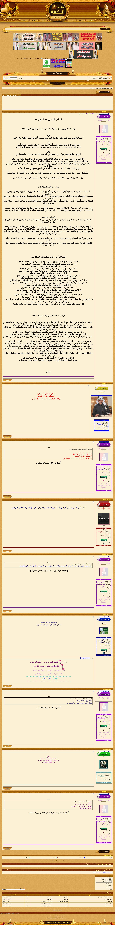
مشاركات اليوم (14, 80)
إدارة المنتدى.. (109, 901)
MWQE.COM (62, 916)
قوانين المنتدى (109, 889)
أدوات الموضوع (16, 95)
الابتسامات (110, 884)
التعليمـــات (67, 80)
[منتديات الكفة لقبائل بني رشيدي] (57, 11)
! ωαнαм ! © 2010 (60, 917)
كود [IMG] (110, 885)
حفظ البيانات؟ (5, 76)
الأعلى (2, 913)
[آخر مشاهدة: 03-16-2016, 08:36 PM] (107, 872)
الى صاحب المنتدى (108, 905)
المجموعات (48, 80)
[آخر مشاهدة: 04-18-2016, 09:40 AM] (97, 872)
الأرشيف (13, 913)
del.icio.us (81, 857)
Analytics (58, 918)
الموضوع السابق (61, 860)
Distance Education (64, 918)
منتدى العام (89, 77)
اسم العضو (20, 76)
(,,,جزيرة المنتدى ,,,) (108, 899)
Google (54, 857)
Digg (110, 857)
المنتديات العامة (95, 77)
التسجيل (105, 80)
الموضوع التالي (54, 860)
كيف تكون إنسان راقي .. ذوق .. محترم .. (104, 896)
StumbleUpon (26, 857)
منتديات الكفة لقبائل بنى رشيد (104, 77)
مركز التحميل (87, 80)
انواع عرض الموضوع (7, 95)
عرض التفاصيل (7, 869)
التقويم (32, 80)
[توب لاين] (10, 924)
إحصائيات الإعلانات (7, 913)
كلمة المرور (19, 78)
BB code (109, 883)
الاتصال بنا (17, 913)
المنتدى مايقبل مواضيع (108, 903)
